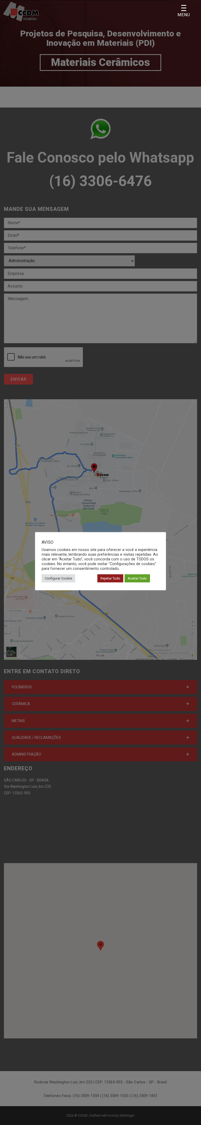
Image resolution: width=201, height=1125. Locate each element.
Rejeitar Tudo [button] (110, 578)
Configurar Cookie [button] (58, 578)
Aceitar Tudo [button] (137, 578)
